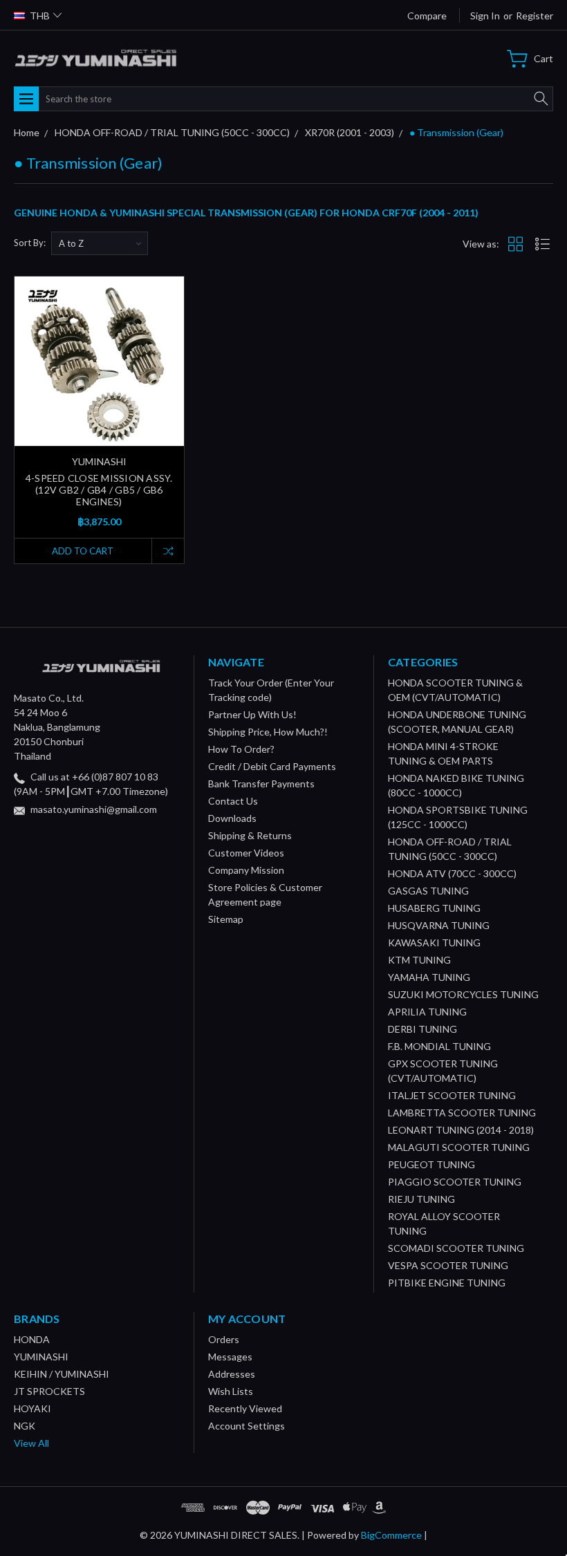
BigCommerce (391, 1535)
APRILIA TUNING (427, 1012)
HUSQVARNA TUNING (439, 925)
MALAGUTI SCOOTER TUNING (459, 1147)
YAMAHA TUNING (429, 977)
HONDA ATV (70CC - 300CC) (452, 873)
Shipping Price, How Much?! (268, 732)
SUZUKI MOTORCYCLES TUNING (463, 994)
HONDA (32, 1339)
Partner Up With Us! (252, 714)
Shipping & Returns (250, 835)
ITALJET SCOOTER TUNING (452, 1095)
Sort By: (30, 242)
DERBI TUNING (422, 1029)
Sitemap (225, 919)
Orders (223, 1339)
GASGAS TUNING (428, 891)
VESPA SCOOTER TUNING (448, 1265)
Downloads (232, 818)
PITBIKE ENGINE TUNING (446, 1282)
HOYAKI (32, 1408)
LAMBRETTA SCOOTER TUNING (462, 1112)
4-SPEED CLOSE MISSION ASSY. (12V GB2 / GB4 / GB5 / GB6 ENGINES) (99, 489)
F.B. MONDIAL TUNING (439, 1046)
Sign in (485, 15)
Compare (427, 15)
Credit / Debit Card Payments (272, 766)
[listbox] (99, 243)
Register (534, 15)
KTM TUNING (419, 960)
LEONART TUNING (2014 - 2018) (461, 1130)
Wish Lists (230, 1391)
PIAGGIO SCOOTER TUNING (454, 1182)
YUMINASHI (41, 1356)
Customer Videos (246, 853)
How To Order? (241, 749)
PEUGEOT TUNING (431, 1164)
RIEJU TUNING (421, 1199)
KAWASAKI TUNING (434, 942)
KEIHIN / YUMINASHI (61, 1374)
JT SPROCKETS (49, 1391)
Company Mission (246, 870)
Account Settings (246, 1426)
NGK (24, 1426)
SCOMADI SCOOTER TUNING (456, 1248)
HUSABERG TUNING (434, 908)
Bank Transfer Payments (261, 783)
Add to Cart (82, 550)
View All (31, 1443)
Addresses (231, 1374)
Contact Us (233, 801)
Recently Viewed (245, 1408)
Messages (230, 1356)
